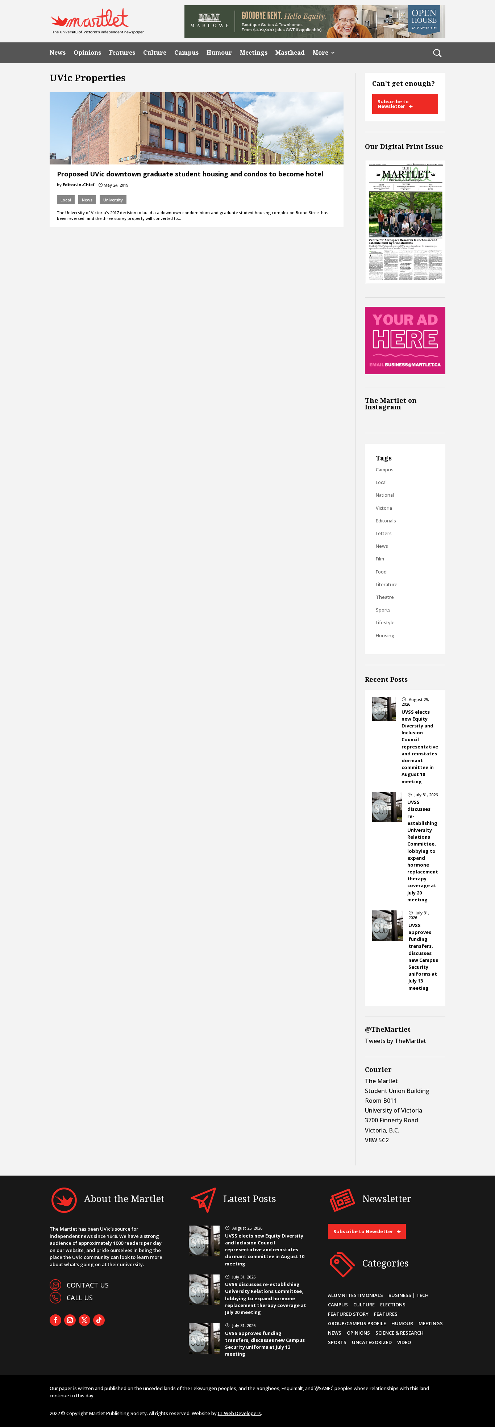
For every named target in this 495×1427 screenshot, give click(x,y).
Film (380, 558)
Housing (385, 635)
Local (66, 200)
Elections (392, 1304)
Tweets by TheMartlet (395, 1041)
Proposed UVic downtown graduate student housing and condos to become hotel (190, 174)
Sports (383, 609)
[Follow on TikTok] (99, 1320)
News (58, 53)
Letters (384, 533)
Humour (219, 53)
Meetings (253, 53)
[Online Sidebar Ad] (405, 372)
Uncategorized (372, 1342)
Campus (186, 53)
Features (122, 53)
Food (381, 571)
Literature (387, 584)
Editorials (386, 520)
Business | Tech (408, 1295)
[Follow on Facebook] (55, 1320)
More (320, 53)
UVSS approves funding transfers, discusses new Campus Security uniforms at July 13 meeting (423, 956)
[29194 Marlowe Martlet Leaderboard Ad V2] (314, 35)
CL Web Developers (239, 1413)
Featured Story (348, 1314)
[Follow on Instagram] (70, 1320)
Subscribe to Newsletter (393, 103)
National (385, 495)
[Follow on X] (84, 1320)
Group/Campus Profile (357, 1323)
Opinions (87, 53)
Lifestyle (385, 622)
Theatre (385, 597)
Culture (154, 53)
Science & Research (399, 1333)
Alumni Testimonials (355, 1295)
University (113, 200)
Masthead (290, 53)
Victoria (384, 508)
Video (404, 1342)
